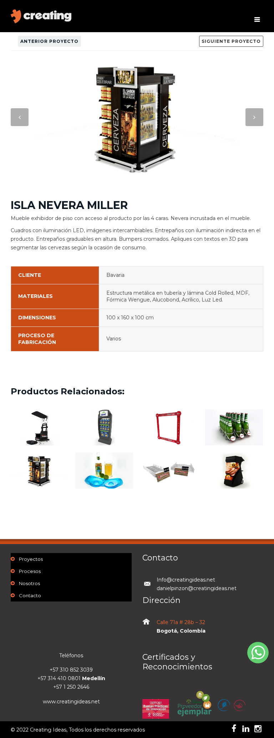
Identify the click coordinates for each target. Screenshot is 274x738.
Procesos (30, 571)
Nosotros (29, 583)
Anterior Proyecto (49, 41)
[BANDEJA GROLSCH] (234, 434)
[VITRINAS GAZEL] (104, 434)
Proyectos (31, 559)
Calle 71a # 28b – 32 (181, 622)
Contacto (30, 595)
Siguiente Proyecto (231, 41)
